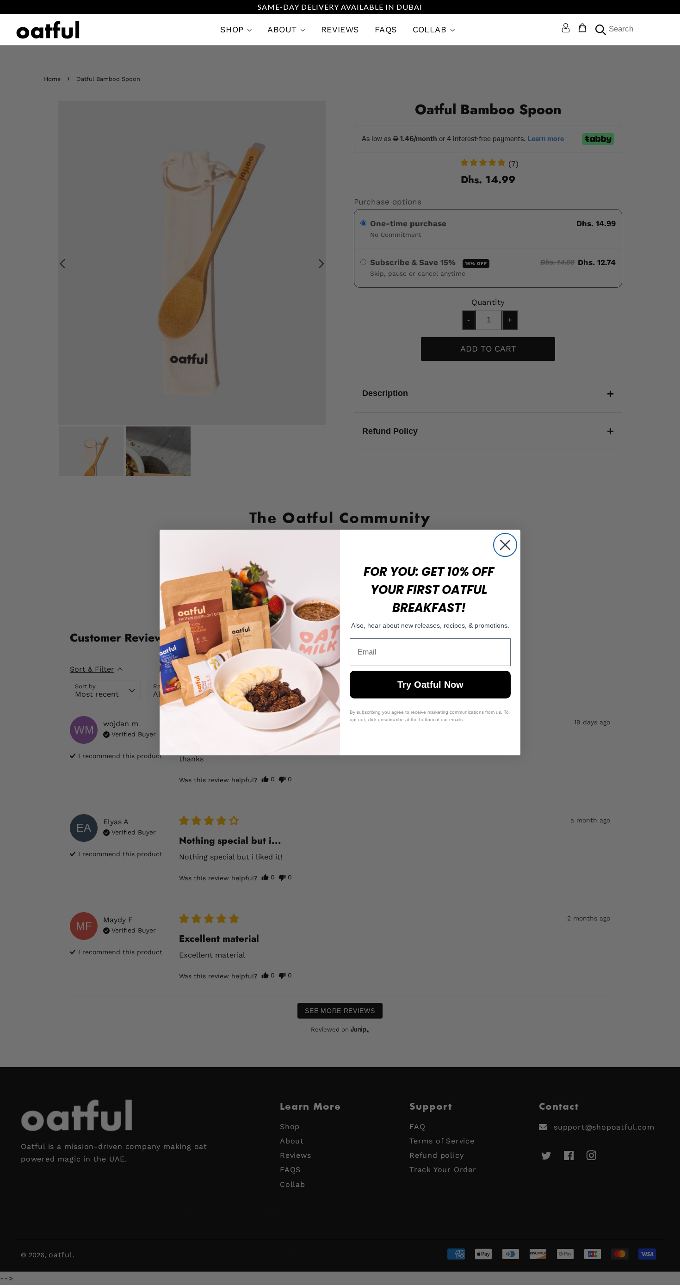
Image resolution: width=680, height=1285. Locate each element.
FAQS (386, 29)
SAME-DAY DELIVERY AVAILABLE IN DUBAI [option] (340, 6)
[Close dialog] (505, 544)
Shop (233, 29)
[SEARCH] (599, 30)
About (283, 29)
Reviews (340, 29)
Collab (431, 29)
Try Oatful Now (430, 685)
